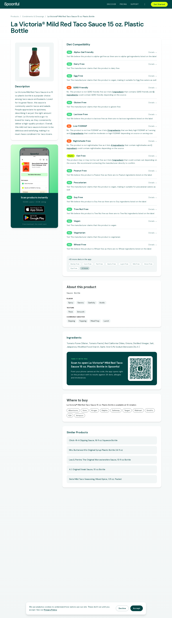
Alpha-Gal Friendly (84, 52)
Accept (136, 608)
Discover (111, 4)
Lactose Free (81, 114)
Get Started (159, 4)
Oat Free (81, 155)
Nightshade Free (82, 141)
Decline (122, 608)
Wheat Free (80, 244)
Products (15, 16)
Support (135, 4)
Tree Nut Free (81, 209)
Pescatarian (80, 182)
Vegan (77, 221)
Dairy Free (79, 64)
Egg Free (78, 75)
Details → (152, 52)
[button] (118, 92)
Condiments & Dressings (33, 16)
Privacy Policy (50, 610)
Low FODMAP (80, 126)
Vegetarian (79, 232)
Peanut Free (80, 170)
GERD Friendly (80, 87)
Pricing (123, 4)
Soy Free (78, 197)
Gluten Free (80, 102)
